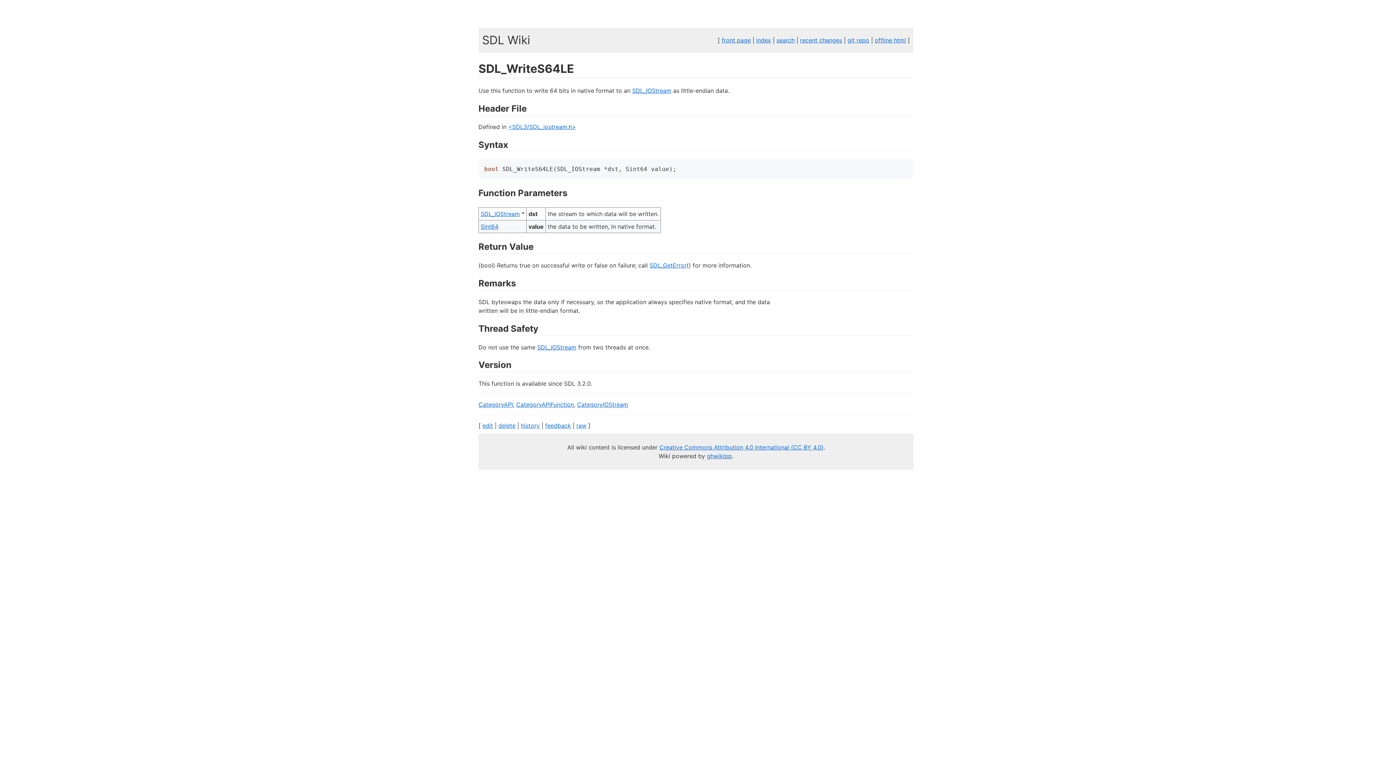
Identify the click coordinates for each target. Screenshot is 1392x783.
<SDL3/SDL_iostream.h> (542, 126)
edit (487, 425)
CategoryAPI (495, 404)
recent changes (821, 40)
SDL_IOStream (651, 90)
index (763, 40)
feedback (558, 425)
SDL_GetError (668, 265)
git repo (858, 40)
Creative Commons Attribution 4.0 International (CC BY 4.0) (741, 447)
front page (736, 40)
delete (506, 425)
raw (581, 425)
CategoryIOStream (602, 404)
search (785, 40)
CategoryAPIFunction (545, 404)
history (530, 425)
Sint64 (489, 226)
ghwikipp (719, 456)
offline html (890, 40)
